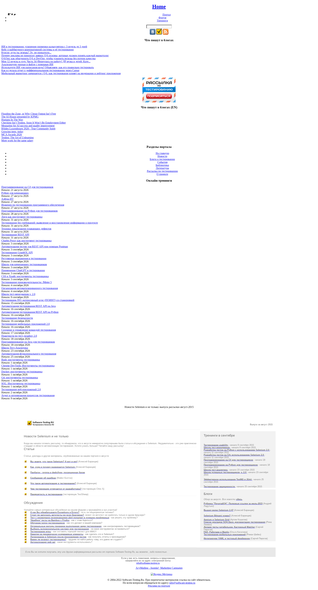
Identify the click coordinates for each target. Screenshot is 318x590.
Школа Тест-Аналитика (14, 347)
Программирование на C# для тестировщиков (27, 187)
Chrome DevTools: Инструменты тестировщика (27, 365)
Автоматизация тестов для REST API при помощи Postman (34, 246)
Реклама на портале (159, 585)
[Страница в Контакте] (153, 33)
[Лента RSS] (165, 33)
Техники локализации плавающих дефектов (26, 228)
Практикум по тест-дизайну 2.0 (19, 335)
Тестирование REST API (15, 234)
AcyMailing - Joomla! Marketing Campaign (159, 568)
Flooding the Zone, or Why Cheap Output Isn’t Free (28, 113)
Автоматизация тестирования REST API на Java (28, 306)
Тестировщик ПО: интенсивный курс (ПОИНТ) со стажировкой (37, 300)
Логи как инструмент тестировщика (21, 216)
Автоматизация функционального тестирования (28, 353)
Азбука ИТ (7, 198)
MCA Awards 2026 (11, 134)
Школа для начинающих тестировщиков (24, 264)
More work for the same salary (17, 140)
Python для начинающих (15, 193)
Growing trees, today (12, 131)
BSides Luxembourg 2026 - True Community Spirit (28, 128)
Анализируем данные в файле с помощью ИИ (27, 64)
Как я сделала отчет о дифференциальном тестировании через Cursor (40, 70)
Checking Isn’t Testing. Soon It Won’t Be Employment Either (33, 122)
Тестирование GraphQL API (17, 252)
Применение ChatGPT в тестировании (23, 270)
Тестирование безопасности (17, 318)
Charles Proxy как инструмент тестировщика (26, 240)
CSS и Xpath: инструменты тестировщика (25, 276)
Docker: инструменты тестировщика (21, 371)
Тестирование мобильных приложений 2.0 (25, 324)
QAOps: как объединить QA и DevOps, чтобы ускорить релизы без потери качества (48, 58)
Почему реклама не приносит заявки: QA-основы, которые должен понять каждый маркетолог (55, 55)
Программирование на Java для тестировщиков (28, 341)
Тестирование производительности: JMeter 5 (26, 282)
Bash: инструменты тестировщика (20, 359)
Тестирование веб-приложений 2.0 (21, 389)
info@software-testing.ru (148, 563)
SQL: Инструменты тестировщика (20, 383)
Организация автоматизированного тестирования (29, 288)
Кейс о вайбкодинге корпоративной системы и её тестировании (37, 49)
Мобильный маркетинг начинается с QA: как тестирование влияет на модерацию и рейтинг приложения (61, 73)
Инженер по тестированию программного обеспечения (32, 204)
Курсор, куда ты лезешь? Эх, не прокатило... (26, 52)
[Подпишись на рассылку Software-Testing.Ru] (159, 33)
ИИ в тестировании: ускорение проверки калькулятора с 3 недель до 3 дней (44, 46)
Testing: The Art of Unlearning (17, 137)
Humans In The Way (12, 119)
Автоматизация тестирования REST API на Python (29, 312)
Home (159, 6)
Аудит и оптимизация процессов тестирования (27, 395)
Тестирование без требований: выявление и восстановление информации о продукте (49, 222)
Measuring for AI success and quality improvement (27, 125)
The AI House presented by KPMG (20, 116)
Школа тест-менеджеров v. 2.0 (18, 294)
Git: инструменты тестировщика (19, 377)
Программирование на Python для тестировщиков (29, 210)
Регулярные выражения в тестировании (23, 258)
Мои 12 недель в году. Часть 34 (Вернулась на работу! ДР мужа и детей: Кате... (45, 61)
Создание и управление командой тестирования (28, 329)
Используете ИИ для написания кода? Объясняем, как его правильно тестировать (47, 67)
